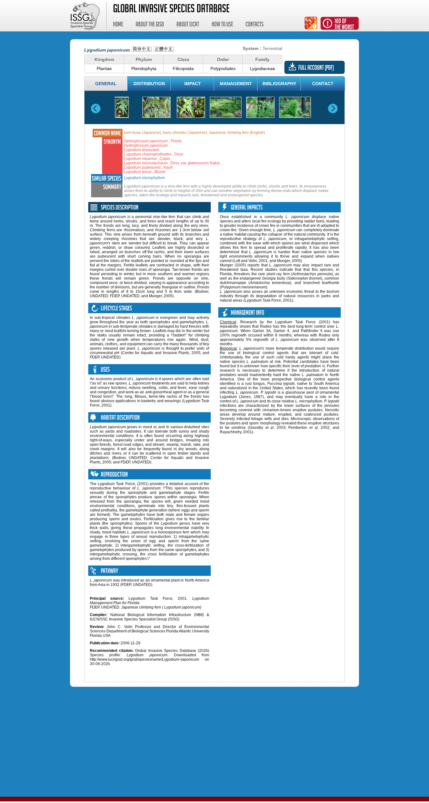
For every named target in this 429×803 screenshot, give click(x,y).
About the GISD (150, 25)
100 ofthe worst (344, 25)
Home (118, 25)
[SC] (141, 49)
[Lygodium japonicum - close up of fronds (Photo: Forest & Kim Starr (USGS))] (191, 107)
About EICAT (187, 25)
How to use (222, 25)
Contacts (254, 25)
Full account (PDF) (316, 68)
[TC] (163, 49)
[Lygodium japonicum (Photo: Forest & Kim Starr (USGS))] (156, 107)
